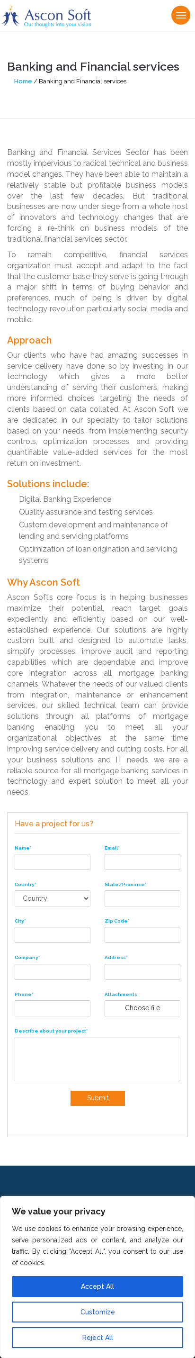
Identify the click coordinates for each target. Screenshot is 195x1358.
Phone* (24, 994)
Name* (23, 848)
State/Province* (125, 884)
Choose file (142, 1008)
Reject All (97, 1337)
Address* (116, 957)
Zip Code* (117, 920)
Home (23, 81)
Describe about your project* (51, 1030)
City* (20, 920)
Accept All (97, 1286)
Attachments (121, 994)
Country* (25, 884)
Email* (112, 848)
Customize (97, 1312)
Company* (27, 957)
